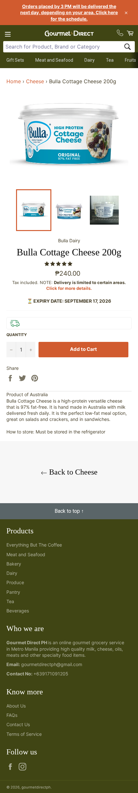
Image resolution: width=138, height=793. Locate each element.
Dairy (89, 60)
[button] (59, 263)
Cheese (35, 81)
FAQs (11, 715)
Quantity (16, 334)
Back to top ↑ (69, 511)
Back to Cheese (72, 472)
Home (13, 81)
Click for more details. (69, 288)
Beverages (17, 610)
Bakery (13, 563)
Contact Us (18, 724)
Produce (15, 582)
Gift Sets (15, 60)
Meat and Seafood (54, 60)
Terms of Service (24, 734)
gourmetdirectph (36, 787)
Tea (110, 60)
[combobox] (69, 46)
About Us (16, 705)
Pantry (13, 592)
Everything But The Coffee (34, 545)
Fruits (130, 60)
